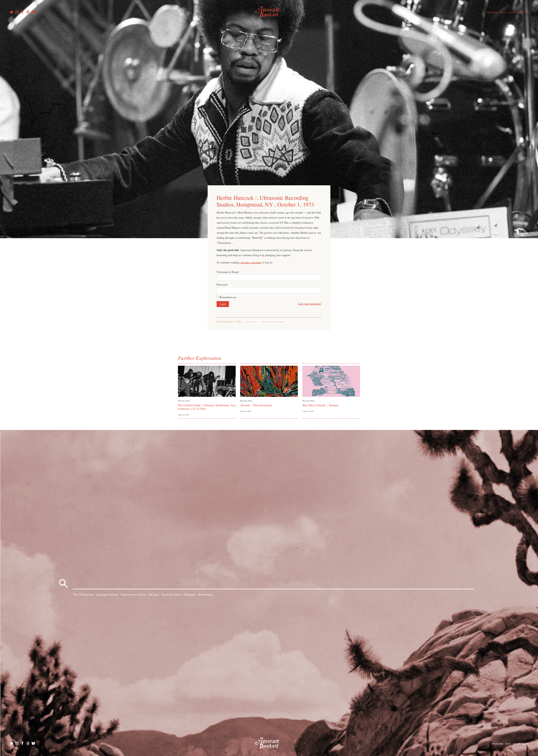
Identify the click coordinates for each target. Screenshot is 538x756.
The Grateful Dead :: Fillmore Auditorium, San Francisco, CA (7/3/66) (206, 407)
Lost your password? (309, 303)
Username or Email (228, 272)
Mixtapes (154, 594)
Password (222, 284)
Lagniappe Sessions (107, 594)
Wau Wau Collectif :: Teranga (320, 405)
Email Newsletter (171, 594)
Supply (520, 12)
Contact (511, 12)
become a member (251, 262)
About (503, 12)
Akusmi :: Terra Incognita (256, 405)
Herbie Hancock (252, 321)
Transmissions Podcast (133, 594)
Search (526, 12)
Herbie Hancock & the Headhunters (273, 321)
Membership (492, 12)
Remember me (228, 297)
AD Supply (189, 594)
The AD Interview (83, 594)
